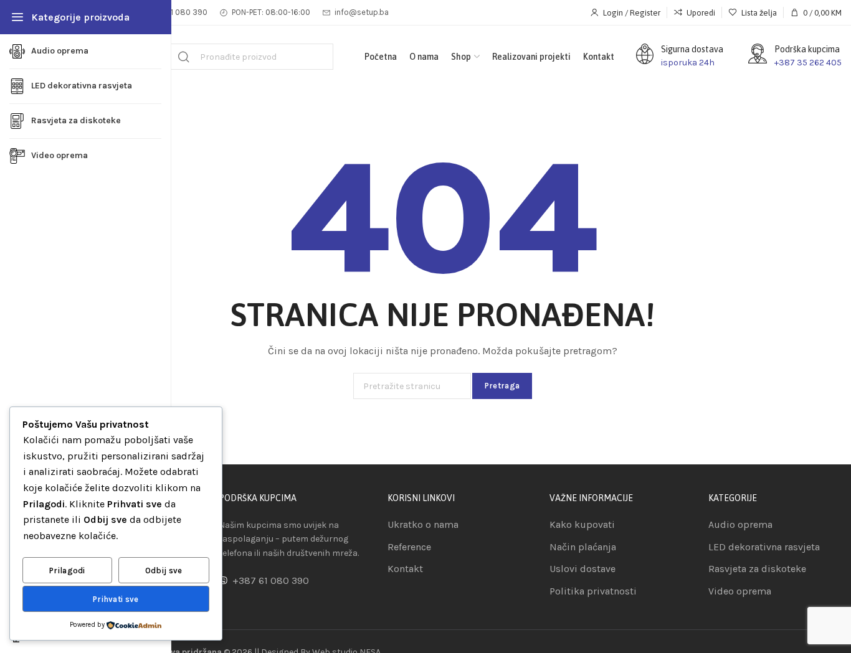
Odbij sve (164, 570)
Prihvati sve (116, 599)
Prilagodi (67, 570)
